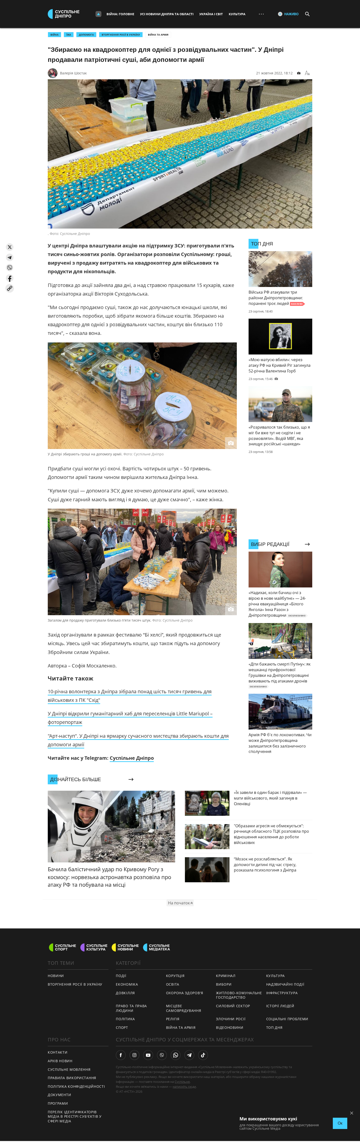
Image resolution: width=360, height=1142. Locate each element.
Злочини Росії (230, 1019)
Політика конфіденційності (76, 1086)
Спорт (122, 1027)
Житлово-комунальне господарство (239, 995)
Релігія (173, 1019)
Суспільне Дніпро (132, 758)
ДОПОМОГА (86, 34)
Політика (125, 1019)
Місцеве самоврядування (183, 1008)
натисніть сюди (184, 1086)
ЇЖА (68, 34)
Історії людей (280, 1006)
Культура (237, 14)
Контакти (58, 1052)
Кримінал (226, 975)
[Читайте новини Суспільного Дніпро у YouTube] (148, 1055)
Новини (56, 975)
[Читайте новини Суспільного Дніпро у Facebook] (121, 1055)
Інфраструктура (282, 993)
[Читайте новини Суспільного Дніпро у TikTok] (203, 1055)
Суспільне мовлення (69, 1069)
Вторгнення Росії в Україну (121, 34)
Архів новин (60, 1061)
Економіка (127, 984)
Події (121, 975)
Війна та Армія (158, 34)
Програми (58, 1103)
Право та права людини (131, 1008)
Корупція (175, 975)
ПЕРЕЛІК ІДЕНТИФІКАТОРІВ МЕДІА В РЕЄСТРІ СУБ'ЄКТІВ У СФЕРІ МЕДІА (75, 1116)
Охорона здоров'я (184, 993)
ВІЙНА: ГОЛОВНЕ (120, 14)
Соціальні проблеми (287, 1019)
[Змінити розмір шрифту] (307, 73)
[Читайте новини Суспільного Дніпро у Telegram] (189, 1055)
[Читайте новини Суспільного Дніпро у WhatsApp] (175, 1055)
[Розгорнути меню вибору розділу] (98, 14)
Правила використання (72, 1077)
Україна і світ (211, 14)
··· (261, 14)
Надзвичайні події (285, 984)
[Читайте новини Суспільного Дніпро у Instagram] (134, 1055)
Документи (59, 1094)
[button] (9, 247)
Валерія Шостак (73, 73)
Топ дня (274, 1027)
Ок (340, 1123)
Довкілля (125, 993)
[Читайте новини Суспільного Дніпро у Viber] (162, 1055)
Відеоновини (229, 1027)
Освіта (172, 984)
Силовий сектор (233, 1006)
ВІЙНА (54, 34)
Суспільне (182, 1081)
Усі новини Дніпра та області (166, 14)
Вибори (223, 984)
